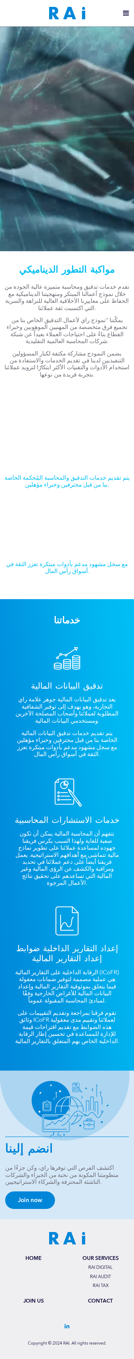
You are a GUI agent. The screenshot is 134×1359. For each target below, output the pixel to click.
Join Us (33, 1301)
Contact (100, 1301)
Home (33, 1258)
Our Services (100, 1258)
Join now (30, 1200)
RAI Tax (101, 1286)
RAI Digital (100, 1268)
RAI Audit (100, 1277)
